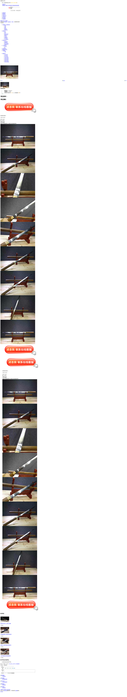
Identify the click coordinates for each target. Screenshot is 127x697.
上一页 (13, 663)
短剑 (5, 25)
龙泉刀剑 (8, 689)
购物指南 (2, 675)
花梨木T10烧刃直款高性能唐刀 (5, 645)
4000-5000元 (6, 60)
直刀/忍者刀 (6, 43)
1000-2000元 (6, 57)
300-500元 (6, 55)
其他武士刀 (6, 44)
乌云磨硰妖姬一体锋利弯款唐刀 (6, 634)
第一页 (10, 663)
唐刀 (12, 21)
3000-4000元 (6, 59)
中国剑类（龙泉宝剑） (6, 24)
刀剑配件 (4, 50)
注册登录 (4, 676)
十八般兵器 (4, 45)
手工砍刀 (6, 38)
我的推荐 (17, 5)
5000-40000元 (6, 61)
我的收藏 (14, 5)
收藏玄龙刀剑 (2, 0)
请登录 (12, 2)
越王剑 (5, 28)
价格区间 (4, 53)
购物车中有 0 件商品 (4, 20)
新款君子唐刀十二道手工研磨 (5, 623)
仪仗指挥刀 (4, 48)
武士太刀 (6, 41)
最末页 (18, 663)
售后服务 (2, 678)
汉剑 (5, 26)
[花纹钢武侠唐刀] (9, 79)
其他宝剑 (6, 29)
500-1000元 (6, 56)
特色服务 (2, 686)
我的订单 (7, 5)
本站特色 (4, 687)
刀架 (5, 51)
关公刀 (5, 46)
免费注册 (15, 2)
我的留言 (10, 5)
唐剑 (5, 27)
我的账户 (4, 4)
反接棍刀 (6, 37)
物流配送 (2, 683)
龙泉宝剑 (5, 21)
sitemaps (1, 691)
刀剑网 (1, 689)
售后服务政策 (4, 679)
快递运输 (4, 684)
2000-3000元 (6, 58)
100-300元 (6, 54)
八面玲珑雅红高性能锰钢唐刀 (5, 655)
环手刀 (5, 36)
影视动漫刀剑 (4, 49)
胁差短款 (6, 42)
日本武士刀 (4, 40)
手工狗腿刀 (6, 39)
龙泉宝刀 (9, 21)
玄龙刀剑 (5, 690)
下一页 (15, 663)
